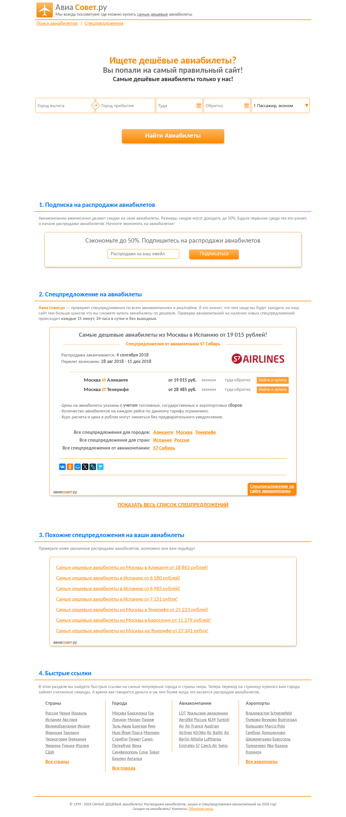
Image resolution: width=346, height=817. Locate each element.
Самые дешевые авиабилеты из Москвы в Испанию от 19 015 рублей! (173, 335)
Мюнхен (151, 733)
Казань (281, 746)
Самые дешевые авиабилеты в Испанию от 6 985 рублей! (118, 588)
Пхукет (135, 739)
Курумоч (253, 752)
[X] (85, 467)
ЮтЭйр (199, 733)
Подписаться (214, 254)
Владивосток (257, 713)
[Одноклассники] (70, 467)
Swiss (223, 746)
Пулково (253, 720)
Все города (123, 768)
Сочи (143, 752)
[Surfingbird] (100, 467)
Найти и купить (273, 380)
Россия (181, 440)
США (49, 752)
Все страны (57, 762)
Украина (53, 746)
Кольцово (255, 726)
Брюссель (281, 739)
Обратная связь (201, 809)
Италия (82, 746)
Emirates (187, 746)
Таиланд (71, 733)
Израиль (79, 713)
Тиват (154, 752)
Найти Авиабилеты (173, 136)
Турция (68, 746)
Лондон (119, 720)
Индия (84, 726)
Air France (194, 726)
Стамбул (120, 739)
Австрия (69, 720)
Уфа (270, 746)
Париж (148, 720)
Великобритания (60, 726)
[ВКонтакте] (62, 467)
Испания (162, 440)
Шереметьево (258, 739)
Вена (136, 746)
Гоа (151, 713)
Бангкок (139, 726)
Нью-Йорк (121, 733)
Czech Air (209, 746)
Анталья (134, 759)
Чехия (64, 713)
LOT (182, 713)
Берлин (119, 759)
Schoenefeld (281, 713)
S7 (198, 746)
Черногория (56, 739)
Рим (151, 726)
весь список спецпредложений (173, 505)
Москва (184, 432)
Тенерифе (205, 432)
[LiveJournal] (92, 467)
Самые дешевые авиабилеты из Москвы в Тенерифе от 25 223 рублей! (132, 610)
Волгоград (287, 720)
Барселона (137, 713)
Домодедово (273, 733)
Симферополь (125, 752)
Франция (53, 733)
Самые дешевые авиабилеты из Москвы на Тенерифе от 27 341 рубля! (132, 631)
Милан (134, 720)
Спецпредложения (104, 23)
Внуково (269, 720)
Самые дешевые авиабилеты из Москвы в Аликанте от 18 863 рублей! (132, 567)
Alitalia (197, 739)
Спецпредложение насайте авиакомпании (272, 489)
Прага (137, 733)
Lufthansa (212, 739)
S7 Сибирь (164, 448)
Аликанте (163, 432)
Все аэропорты (262, 762)
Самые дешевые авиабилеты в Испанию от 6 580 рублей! (118, 578)
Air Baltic (215, 733)
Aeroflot (186, 720)
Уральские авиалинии (207, 713)
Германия (77, 739)
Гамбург (253, 733)
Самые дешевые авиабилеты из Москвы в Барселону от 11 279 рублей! (133, 620)
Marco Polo (275, 726)
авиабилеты (123, 10)
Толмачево (256, 746)
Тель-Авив (121, 726)
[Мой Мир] (77, 467)
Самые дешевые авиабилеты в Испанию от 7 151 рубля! (117, 599)
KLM (212, 720)
